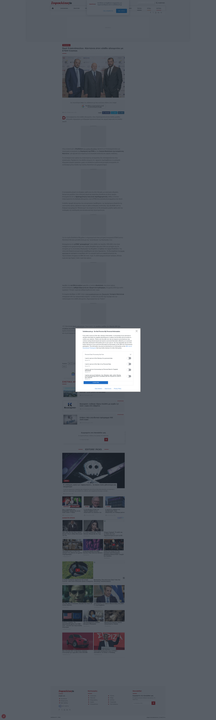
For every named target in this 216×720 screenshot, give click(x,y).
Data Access (108, 388)
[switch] (129, 358)
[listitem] (108, 354)
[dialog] (108, 360)
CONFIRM (96, 382)
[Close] (137, 331)
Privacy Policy (117, 388)
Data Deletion (98, 388)
